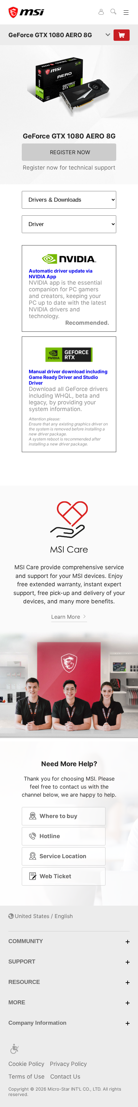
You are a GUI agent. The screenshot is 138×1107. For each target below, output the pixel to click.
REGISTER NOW (70, 152)
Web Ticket (55, 876)
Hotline (50, 836)
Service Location (63, 856)
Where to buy (58, 816)
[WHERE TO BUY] (122, 35)
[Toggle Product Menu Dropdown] (108, 35)
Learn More (66, 616)
